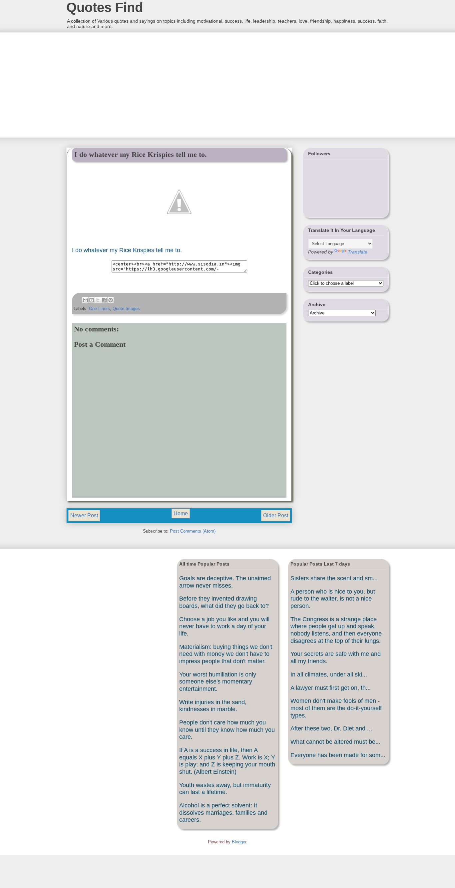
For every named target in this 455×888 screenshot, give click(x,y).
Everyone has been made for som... (337, 755)
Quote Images (126, 308)
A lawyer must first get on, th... (330, 687)
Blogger (239, 841)
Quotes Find (104, 7)
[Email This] (85, 300)
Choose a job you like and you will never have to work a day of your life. (224, 626)
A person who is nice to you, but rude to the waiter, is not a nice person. (332, 598)
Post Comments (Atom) (193, 531)
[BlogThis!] (91, 300)
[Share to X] (98, 300)
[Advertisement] (116, 84)
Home (181, 513)
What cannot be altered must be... (335, 741)
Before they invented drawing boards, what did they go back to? (224, 602)
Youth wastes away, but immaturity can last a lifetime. (225, 789)
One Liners (99, 308)
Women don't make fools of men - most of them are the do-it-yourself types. (336, 707)
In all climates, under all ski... (328, 674)
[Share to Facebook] (104, 300)
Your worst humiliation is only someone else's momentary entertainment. (217, 681)
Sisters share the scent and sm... (334, 578)
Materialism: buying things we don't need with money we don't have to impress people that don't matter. (225, 654)
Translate (357, 251)
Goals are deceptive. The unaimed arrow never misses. (225, 582)
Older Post (275, 515)
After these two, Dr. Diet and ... (331, 728)
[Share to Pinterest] (110, 300)
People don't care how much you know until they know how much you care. (227, 729)
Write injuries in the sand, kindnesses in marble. (212, 706)
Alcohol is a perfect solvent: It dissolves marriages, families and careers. (223, 812)
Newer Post (84, 515)
